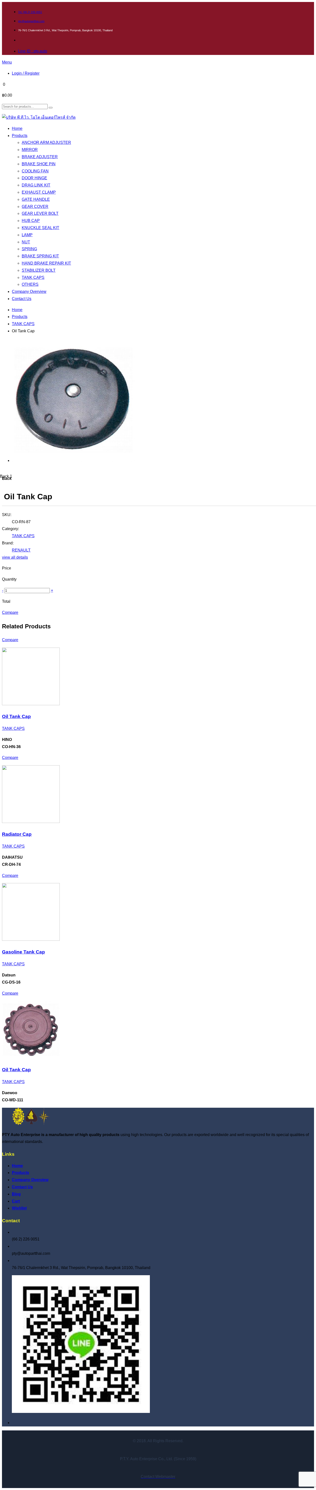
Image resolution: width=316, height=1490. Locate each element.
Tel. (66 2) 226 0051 (30, 12)
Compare (10, 612)
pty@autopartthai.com (31, 21)
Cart (16, 1201)
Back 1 (6, 476)
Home (17, 310)
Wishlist (19, 1208)
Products (19, 317)
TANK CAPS (23, 324)
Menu (7, 62)
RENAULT (21, 550)
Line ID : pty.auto (32, 51)
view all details (15, 557)
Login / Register (26, 73)
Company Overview (30, 1180)
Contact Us (22, 1187)
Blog (16, 1194)
